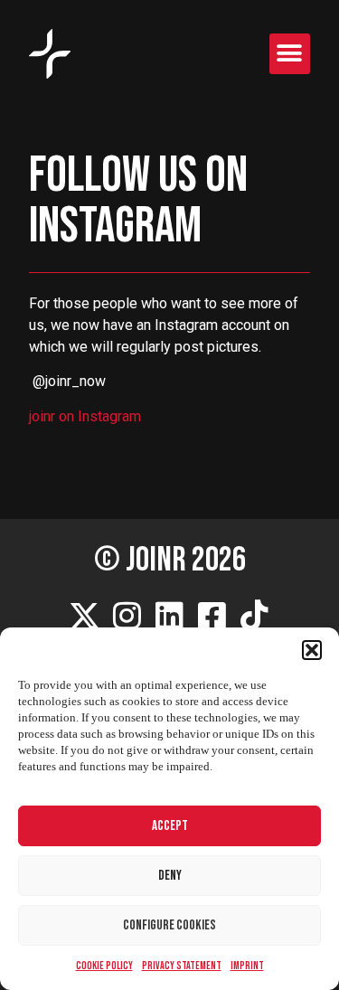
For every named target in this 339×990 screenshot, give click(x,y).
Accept (170, 825)
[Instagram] (127, 615)
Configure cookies (169, 925)
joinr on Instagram (85, 416)
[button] (312, 650)
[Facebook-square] (212, 615)
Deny (170, 875)
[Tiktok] (255, 615)
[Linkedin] (170, 615)
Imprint (247, 966)
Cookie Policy (104, 966)
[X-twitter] (85, 615)
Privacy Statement (181, 966)
